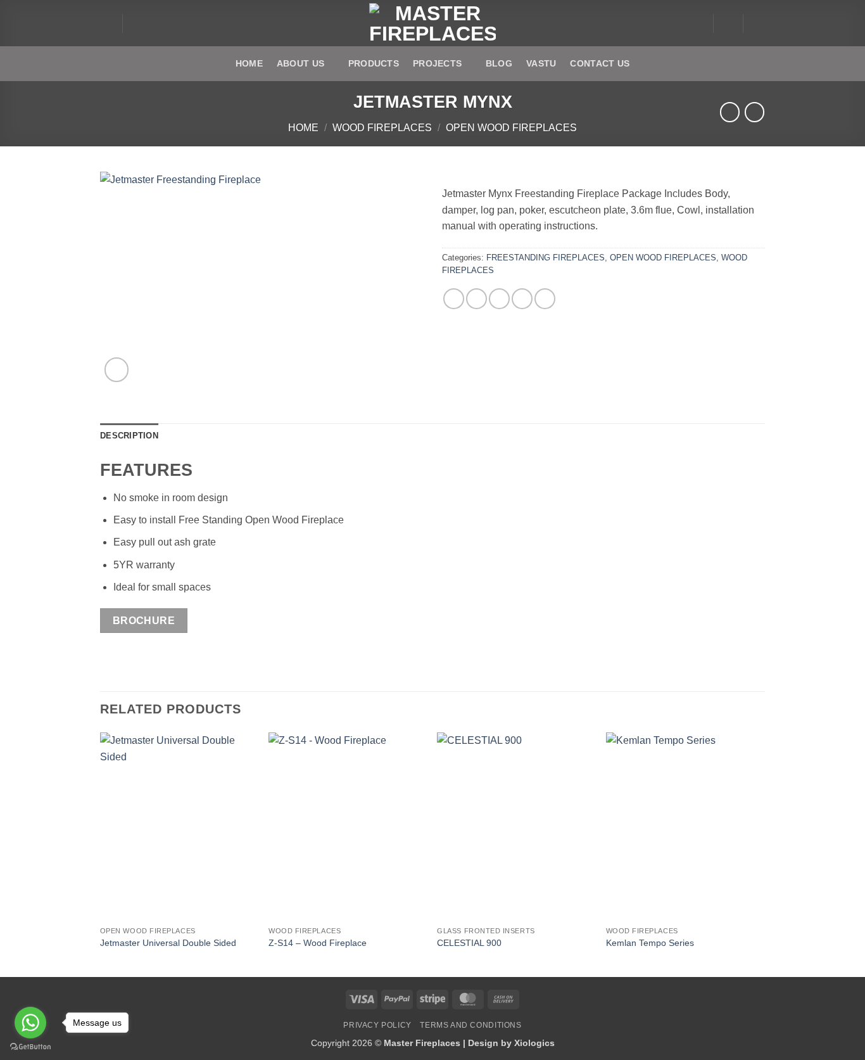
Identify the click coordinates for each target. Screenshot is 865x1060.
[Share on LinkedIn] (544, 298)
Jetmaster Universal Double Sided (168, 943)
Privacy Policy (377, 1025)
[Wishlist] (728, 23)
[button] (106, 23)
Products (373, 63)
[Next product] (730, 112)
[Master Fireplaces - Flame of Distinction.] (432, 23)
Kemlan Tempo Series (650, 943)
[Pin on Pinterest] (522, 298)
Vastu (541, 63)
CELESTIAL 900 (469, 943)
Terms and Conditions (470, 1025)
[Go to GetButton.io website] (30, 1047)
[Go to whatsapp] (30, 1022)
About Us (300, 63)
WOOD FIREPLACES (382, 127)
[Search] (136, 23)
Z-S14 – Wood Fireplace (317, 943)
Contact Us (599, 63)
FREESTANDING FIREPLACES (545, 257)
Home (249, 63)
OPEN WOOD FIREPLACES (511, 127)
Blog (499, 63)
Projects (437, 63)
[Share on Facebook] (453, 298)
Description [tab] (129, 435)
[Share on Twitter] (476, 298)
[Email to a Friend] (499, 298)
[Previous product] (754, 112)
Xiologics (534, 1043)
